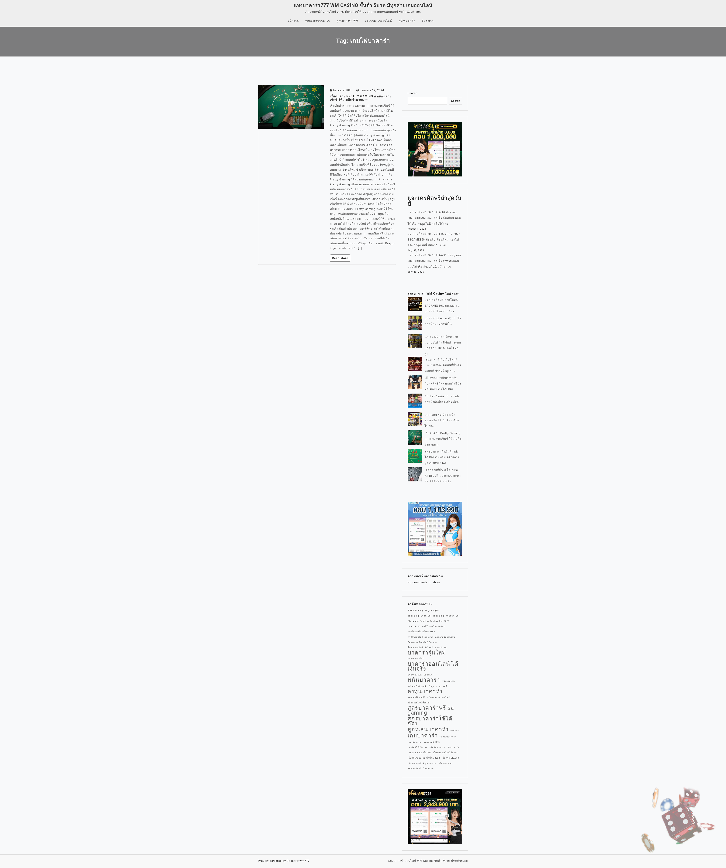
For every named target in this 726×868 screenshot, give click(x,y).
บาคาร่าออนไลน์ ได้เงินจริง (433, 666)
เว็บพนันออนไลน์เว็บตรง (445, 752)
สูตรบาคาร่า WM (347, 20)
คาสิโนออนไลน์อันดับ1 (433, 626)
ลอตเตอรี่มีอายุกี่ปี (416, 697)
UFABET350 (414, 626)
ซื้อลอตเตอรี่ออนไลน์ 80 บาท (422, 642)
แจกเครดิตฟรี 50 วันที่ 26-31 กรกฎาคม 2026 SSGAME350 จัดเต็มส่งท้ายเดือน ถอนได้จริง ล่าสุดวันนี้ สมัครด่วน (434, 261)
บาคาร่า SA (441, 647)
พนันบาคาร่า (424, 679)
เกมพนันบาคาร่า (448, 737)
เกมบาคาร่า (423, 735)
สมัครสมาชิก (407, 20)
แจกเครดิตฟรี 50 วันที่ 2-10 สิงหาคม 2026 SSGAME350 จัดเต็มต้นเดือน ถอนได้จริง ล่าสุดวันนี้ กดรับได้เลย (434, 218)
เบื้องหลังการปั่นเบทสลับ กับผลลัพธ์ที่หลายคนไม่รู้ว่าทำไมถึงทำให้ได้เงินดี (443, 383)
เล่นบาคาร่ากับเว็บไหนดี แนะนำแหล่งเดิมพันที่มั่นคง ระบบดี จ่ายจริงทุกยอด (443, 365)
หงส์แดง (454, 730)
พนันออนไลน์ (448, 681)
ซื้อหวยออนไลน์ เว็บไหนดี (420, 647)
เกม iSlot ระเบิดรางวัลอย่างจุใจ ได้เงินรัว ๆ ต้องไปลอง (442, 420)
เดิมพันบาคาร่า (437, 747)
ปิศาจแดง (429, 675)
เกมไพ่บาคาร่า (415, 742)
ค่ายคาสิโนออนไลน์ (445, 637)
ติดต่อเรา (428, 20)
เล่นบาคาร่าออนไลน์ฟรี (419, 752)
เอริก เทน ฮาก (445, 763)
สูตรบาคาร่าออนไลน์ (378, 20)
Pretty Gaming (415, 610)
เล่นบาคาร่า (453, 747)
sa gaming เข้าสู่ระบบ (419, 616)
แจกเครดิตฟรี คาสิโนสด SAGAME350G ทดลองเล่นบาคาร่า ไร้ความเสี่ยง (442, 305)
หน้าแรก (293, 20)
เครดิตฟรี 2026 (432, 742)
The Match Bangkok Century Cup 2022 (428, 621)
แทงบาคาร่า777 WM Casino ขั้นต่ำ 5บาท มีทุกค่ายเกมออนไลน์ (363, 5)
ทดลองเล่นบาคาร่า (317, 20)
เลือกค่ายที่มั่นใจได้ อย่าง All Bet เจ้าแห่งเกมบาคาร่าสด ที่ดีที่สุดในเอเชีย (443, 475)
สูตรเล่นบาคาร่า (428, 729)
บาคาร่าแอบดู (415, 675)
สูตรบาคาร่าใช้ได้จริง (430, 721)
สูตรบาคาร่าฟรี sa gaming (431, 710)
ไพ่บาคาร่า (429, 768)
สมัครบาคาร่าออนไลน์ (438, 697)
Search (412, 93)
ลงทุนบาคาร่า (425, 691)
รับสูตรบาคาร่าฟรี (437, 686)
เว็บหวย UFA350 (450, 758)
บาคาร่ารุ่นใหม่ (427, 652)
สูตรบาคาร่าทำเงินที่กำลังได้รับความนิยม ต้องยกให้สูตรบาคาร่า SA (442, 457)
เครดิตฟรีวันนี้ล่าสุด (418, 747)
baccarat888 (342, 90)
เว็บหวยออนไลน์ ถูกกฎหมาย (422, 763)
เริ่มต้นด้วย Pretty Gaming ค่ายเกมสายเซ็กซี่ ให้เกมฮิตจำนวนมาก (360, 97)
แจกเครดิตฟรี (415, 768)
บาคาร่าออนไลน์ (416, 659)
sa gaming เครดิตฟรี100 (445, 616)
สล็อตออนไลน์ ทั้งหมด (419, 703)
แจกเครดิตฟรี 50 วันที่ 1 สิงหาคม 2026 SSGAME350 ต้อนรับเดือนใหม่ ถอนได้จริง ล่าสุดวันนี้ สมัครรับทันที (434, 239)
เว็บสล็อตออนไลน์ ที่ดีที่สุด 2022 (424, 758)
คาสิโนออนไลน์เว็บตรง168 (421, 631)
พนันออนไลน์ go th (417, 686)
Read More (340, 258)
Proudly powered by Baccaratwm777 (283, 861)
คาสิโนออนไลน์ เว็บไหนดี (420, 637)
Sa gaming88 (432, 610)
